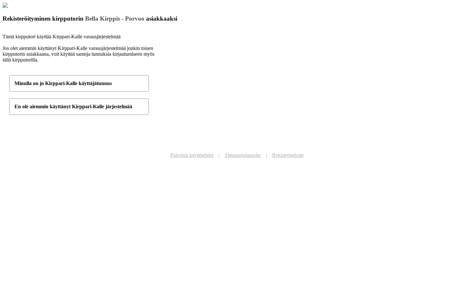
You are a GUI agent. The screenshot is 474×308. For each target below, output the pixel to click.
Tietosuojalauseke (243, 155)
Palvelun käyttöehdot (192, 155)
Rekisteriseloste (288, 155)
